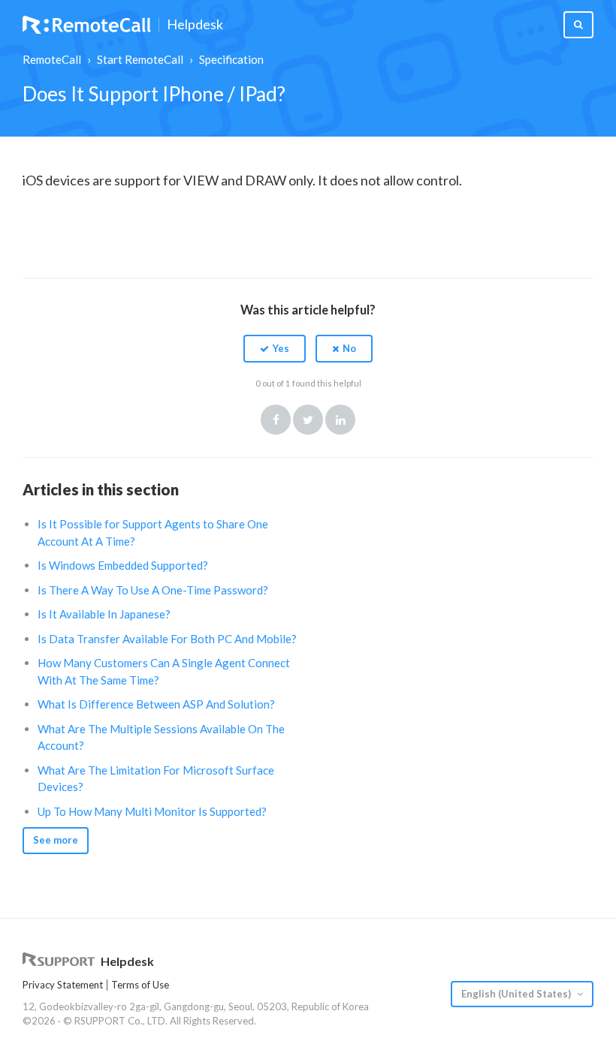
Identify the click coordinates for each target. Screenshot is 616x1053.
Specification (231, 59)
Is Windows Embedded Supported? (123, 565)
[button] (274, 348)
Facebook (276, 420)
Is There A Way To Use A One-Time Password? (153, 590)
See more (55, 840)
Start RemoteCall (140, 59)
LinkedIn (340, 420)
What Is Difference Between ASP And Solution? (156, 704)
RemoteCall (52, 59)
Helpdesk (195, 24)
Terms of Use (140, 985)
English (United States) (517, 994)
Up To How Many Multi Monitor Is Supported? (152, 811)
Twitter (308, 420)
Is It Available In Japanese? (104, 614)
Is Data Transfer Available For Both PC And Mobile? (167, 638)
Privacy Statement (63, 985)
